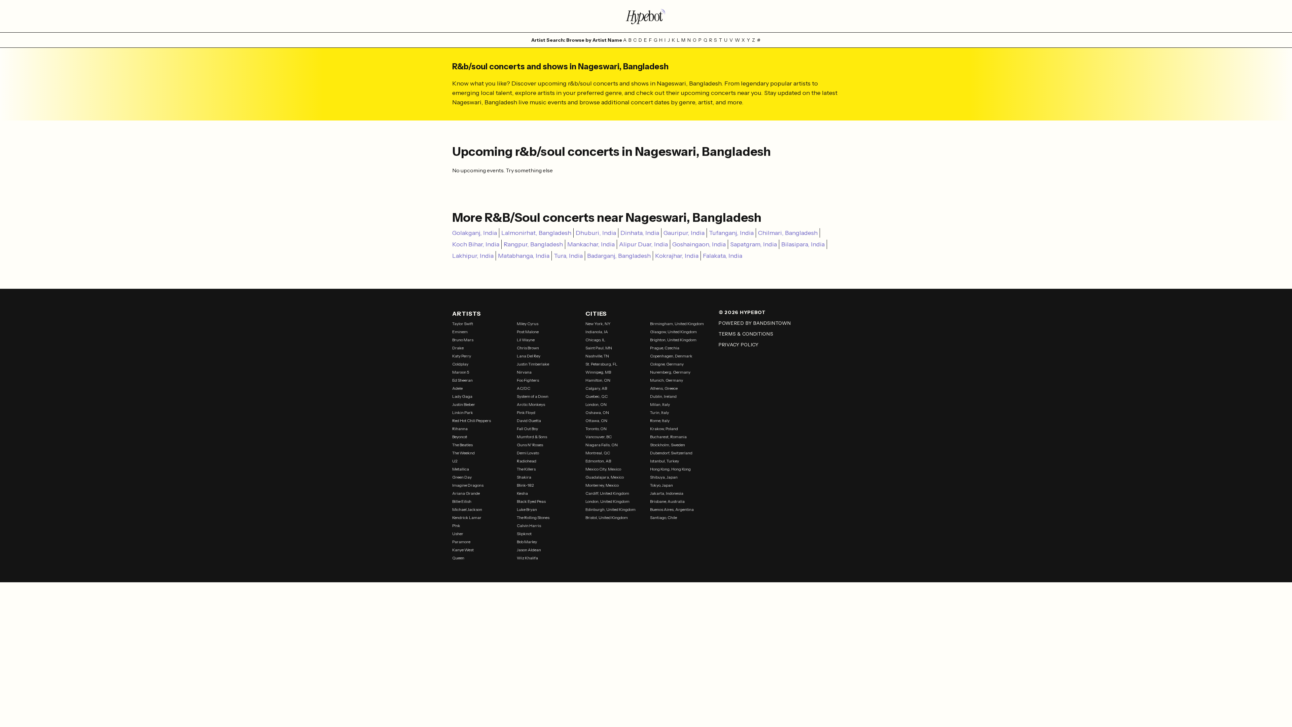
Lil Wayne (526, 339)
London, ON (596, 404)
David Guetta (529, 420)
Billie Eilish (461, 501)
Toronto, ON (596, 428)
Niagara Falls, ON (601, 444)
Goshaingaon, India (699, 244)
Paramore (461, 541)
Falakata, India (722, 255)
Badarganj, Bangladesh (619, 255)
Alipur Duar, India (643, 244)
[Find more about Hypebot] (646, 16)
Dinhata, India (639, 233)
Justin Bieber (463, 404)
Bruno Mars (462, 339)
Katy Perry (461, 355)
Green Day (462, 477)
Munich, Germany (666, 380)
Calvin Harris (529, 525)
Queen (458, 557)
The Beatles (462, 444)
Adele (457, 388)
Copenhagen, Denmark (671, 355)
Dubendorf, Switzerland (671, 452)
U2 (455, 460)
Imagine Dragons (467, 485)
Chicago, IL (595, 339)
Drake (458, 347)
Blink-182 (525, 485)
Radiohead (526, 460)
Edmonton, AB (598, 460)
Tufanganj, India (731, 233)
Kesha (522, 493)
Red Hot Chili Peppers (471, 420)
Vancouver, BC (598, 436)
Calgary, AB (596, 388)
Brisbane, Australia (667, 501)
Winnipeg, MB (598, 372)
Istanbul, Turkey (664, 460)
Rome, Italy (660, 420)
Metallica (460, 469)
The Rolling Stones (533, 517)
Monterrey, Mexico (602, 485)
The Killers (526, 469)
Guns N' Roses (530, 444)
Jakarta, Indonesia (666, 493)
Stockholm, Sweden (667, 444)
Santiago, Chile (663, 517)
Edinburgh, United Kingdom (610, 509)
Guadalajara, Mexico (604, 477)
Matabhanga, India (523, 255)
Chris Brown (528, 347)
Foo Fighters (528, 380)
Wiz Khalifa (527, 557)
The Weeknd (463, 452)
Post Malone (528, 331)
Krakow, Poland (664, 428)
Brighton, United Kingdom (673, 339)
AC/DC (523, 388)
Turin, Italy (659, 412)
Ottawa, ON (596, 420)
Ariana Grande (466, 493)
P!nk (456, 525)
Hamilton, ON (597, 380)
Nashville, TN (597, 355)
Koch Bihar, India (475, 244)
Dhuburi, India (596, 233)
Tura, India (568, 255)
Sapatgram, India (753, 244)
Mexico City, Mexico (603, 469)
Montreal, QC (597, 452)
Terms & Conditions (746, 334)
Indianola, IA (596, 331)
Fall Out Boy (527, 428)
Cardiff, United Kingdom (607, 493)
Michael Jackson (467, 509)
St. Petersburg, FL (601, 364)
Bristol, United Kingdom (606, 517)
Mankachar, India (591, 244)
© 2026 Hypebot (742, 312)
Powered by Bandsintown (755, 323)
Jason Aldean (529, 549)
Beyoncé (459, 436)
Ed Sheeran (462, 380)
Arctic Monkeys (531, 404)
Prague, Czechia (664, 347)
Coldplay (460, 364)
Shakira (524, 477)
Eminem (460, 331)
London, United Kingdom (607, 501)
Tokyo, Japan (661, 485)
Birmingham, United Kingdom (677, 323)
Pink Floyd (526, 412)
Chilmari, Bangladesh (788, 233)
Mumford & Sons (532, 436)
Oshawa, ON (597, 412)
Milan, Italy (660, 404)
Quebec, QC (596, 396)
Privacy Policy (739, 345)
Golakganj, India (474, 233)
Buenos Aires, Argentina (672, 509)
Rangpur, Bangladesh (533, 244)
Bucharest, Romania (668, 436)
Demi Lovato (528, 452)
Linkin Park (462, 412)
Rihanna (460, 428)
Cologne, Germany (667, 364)
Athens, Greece (664, 388)
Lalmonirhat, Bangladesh (536, 233)
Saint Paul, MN (598, 347)
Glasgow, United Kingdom (673, 331)
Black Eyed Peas (531, 501)
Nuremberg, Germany (670, 372)
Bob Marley (527, 541)
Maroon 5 (460, 372)
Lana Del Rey (528, 355)
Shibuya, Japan (664, 477)
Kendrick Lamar (466, 517)
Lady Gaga (462, 396)
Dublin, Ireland (663, 396)
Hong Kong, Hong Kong (670, 469)
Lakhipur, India (473, 255)
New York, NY (598, 323)
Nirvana (524, 372)
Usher (457, 533)
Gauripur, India (684, 233)
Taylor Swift (462, 323)
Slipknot (524, 533)
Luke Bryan (527, 509)
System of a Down (532, 396)
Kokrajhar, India (676, 255)
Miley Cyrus (527, 323)
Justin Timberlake (533, 364)
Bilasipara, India (803, 244)
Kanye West (463, 549)
